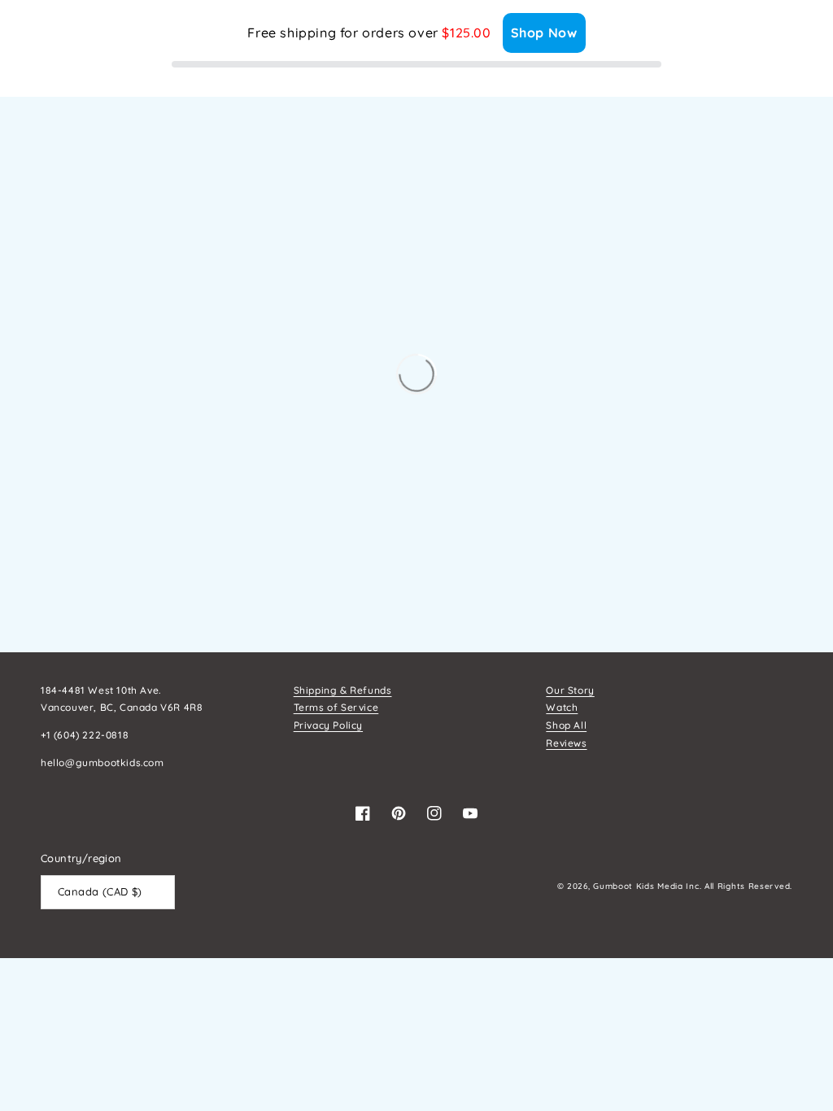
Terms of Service (336, 707)
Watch (562, 707)
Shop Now (544, 32)
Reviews (566, 743)
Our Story (570, 690)
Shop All (566, 725)
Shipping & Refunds (343, 690)
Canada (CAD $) (100, 891)
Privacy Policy (328, 725)
